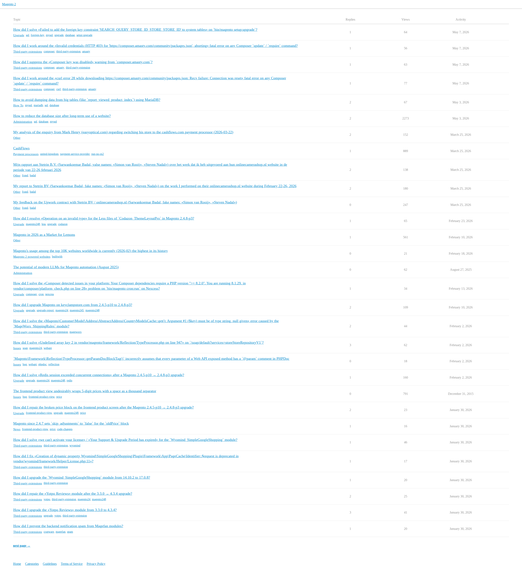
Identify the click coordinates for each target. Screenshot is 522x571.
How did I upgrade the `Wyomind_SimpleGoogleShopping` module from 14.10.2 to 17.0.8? (81, 477)
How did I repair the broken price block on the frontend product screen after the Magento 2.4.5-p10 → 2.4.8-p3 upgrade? (103, 407)
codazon (62, 224)
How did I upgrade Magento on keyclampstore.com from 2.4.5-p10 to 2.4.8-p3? (72, 305)
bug (25, 364)
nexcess (49, 294)
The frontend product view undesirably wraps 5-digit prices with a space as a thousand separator (84, 391)
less (44, 224)
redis (69, 380)
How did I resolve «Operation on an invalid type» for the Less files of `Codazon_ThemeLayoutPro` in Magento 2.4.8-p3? (103, 218)
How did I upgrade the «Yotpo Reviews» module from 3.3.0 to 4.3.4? (65, 510)
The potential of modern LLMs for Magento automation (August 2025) (66, 267)
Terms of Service (72, 563)
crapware (49, 531)
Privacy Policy (96, 563)
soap (25, 348)
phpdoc (42, 364)
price (59, 396)
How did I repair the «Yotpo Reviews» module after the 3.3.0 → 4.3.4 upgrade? (72, 493)
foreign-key (37, 35)
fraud (25, 175)
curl (58, 89)
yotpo (47, 499)
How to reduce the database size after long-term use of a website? (62, 116)
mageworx (76, 332)
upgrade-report (45, 310)
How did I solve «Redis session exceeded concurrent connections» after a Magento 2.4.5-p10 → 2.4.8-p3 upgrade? (98, 375)
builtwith (57, 256)
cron (41, 294)
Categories (32, 563)
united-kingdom (49, 154)
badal (33, 175)
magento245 (77, 310)
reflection (53, 364)
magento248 (33, 224)
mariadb (38, 105)
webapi (48, 348)
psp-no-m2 (97, 154)
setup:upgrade (84, 35)
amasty (86, 51)
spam (70, 531)
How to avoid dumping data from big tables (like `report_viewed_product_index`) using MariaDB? (86, 100)
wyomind (75, 445)
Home (17, 563)
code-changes (64, 429)
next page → (21, 545)
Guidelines (50, 563)
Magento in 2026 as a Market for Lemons (44, 235)
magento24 (61, 310)
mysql (49, 35)
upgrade (59, 35)
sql (27, 35)
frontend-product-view (42, 396)
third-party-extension (68, 51)
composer (49, 51)
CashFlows (21, 148)
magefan (60, 531)
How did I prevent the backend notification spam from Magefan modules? (68, 526)
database (70, 35)
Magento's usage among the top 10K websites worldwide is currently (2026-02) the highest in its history (90, 251)
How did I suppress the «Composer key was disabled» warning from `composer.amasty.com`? (83, 62)
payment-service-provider (75, 154)
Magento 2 (9, 4)
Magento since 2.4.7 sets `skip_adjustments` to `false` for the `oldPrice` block (71, 423)
